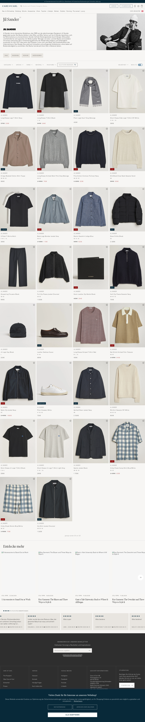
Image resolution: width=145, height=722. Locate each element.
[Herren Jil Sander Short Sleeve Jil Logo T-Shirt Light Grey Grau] (54, 441)
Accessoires (31, 11)
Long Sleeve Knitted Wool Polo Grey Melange (53, 176)
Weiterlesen (78, 701)
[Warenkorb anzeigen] (141, 6)
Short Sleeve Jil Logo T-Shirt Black (13, 468)
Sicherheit (6, 683)
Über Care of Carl (8, 679)
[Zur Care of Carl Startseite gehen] (9, 6)
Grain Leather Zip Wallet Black (84, 294)
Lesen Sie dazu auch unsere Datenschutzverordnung (72, 655)
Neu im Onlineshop (8, 11)
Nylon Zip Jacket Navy (8, 410)
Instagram (64, 676)
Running (69, 11)
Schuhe (24, 11)
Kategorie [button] (7, 65)
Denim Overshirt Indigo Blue (83, 236)
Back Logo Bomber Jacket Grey (48, 236)
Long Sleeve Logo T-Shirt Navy (11, 118)
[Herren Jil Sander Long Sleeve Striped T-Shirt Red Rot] (91, 325)
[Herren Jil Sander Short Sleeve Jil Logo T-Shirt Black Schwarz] (18, 441)
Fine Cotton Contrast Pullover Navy (86, 176)
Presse (5, 686)
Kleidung (18, 11)
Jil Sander (4, 115)
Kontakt (34, 679)
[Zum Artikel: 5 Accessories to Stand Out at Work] (18, 577)
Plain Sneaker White (44, 410)
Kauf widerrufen (37, 686)
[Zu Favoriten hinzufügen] (33, 71)
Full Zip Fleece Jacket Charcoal (48, 294)
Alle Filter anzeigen (66, 65)
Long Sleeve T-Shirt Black (46, 118)
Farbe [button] (29, 65)
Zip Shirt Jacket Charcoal (46, 526)
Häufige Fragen (37, 683)
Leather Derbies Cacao (45, 352)
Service (113, 6)
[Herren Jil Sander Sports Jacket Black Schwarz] (91, 441)
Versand (34, 676)
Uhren (38, 11)
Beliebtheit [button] (122, 65)
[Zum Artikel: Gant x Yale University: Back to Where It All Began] (92, 577)
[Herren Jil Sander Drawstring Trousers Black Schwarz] (18, 267)
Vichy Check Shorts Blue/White (12, 526)
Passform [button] (50, 65)
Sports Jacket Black (80, 468)
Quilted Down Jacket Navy (83, 410)
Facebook (64, 679)
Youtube (63, 683)
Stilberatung (126, 6)
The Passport (7, 676)
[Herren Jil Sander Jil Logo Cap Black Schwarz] (18, 325)
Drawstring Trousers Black (10, 294)
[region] (72, 621)
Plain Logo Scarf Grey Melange (84, 118)
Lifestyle (50, 11)
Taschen (43, 11)
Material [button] (39, 65)
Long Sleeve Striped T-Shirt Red (85, 352)
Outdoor (62, 11)
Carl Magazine (135, 11)
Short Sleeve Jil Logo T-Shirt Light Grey (51, 468)
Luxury (83, 11)
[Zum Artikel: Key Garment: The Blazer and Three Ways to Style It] (55, 577)
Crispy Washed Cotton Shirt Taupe (13, 176)
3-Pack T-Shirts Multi (8, 236)
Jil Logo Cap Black (7, 352)
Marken (56, 11)
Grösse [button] (18, 65)
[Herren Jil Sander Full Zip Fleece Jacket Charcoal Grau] (54, 267)
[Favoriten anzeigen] (138, 6)
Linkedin (63, 686)
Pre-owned (76, 11)
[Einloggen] (135, 6)
